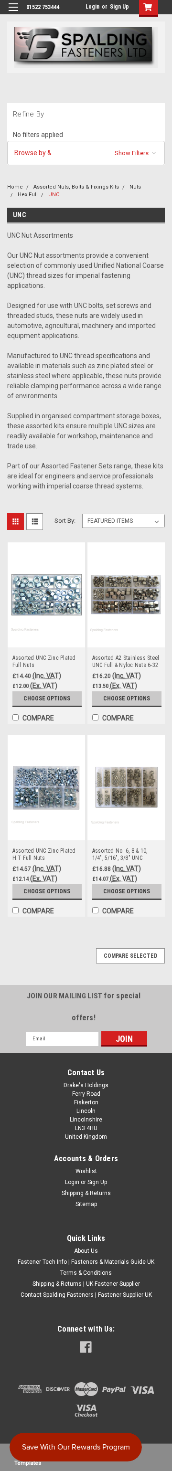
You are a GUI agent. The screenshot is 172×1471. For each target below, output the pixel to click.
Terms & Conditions (86, 1273)
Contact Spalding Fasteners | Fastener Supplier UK (86, 1294)
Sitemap (86, 1204)
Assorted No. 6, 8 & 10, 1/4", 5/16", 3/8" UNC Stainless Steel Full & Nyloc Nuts (125, 854)
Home (15, 187)
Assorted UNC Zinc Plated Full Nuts (44, 661)
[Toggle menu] (13, 13)
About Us (86, 1251)
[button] (86, 153)
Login (92, 6)
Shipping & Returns (86, 1193)
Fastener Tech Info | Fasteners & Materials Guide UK (86, 1262)
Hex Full (28, 194)
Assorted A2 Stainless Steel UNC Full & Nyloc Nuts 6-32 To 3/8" (126, 662)
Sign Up (119, 6)
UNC (53, 194)
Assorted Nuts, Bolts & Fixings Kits (76, 187)
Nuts (135, 187)
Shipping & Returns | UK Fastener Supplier (86, 1284)
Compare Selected (130, 955)
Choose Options (46, 698)
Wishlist (86, 1171)
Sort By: (64, 520)
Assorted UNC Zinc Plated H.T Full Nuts (44, 854)
